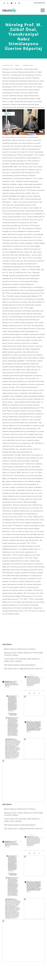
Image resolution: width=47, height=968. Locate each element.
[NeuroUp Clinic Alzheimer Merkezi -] (9, 10)
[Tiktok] (19, 3)
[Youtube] (11, 3)
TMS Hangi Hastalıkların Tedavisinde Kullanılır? (20, 665)
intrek (17, 65)
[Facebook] (4, 3)
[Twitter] (7, 3)
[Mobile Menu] (43, 10)
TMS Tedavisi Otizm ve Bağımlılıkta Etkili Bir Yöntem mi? (23, 669)
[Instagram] (15, 3)
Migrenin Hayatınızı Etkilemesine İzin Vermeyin (19, 649)
